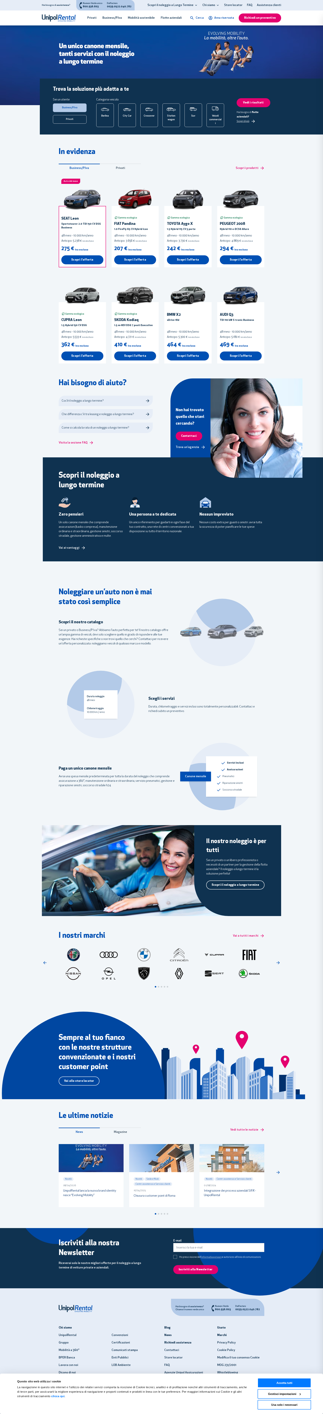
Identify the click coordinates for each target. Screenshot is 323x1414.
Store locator (233, 5)
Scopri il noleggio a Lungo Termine (170, 5)
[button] (196, 5)
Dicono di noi (67, 1372)
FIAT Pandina (125, 224)
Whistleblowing (227, 1372)
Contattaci (171, 1350)
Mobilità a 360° (69, 1350)
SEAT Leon (70, 219)
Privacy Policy (226, 1342)
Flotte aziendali (171, 17)
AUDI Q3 (226, 315)
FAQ (249, 5)
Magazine (120, 1132)
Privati (91, 17)
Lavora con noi (68, 1365)
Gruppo (64, 1342)
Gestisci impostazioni (282, 1393)
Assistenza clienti (269, 5)
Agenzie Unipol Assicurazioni (183, 1372)
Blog (167, 1327)
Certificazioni (121, 1342)
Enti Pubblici (120, 1357)
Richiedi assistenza (177, 1342)
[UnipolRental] (60, 17)
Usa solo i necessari (284, 1404)
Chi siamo (208, 5)
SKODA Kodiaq (126, 320)
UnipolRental (67, 1335)
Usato (221, 1327)
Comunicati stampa (125, 1350)
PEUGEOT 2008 (232, 224)
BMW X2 (174, 315)
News (79, 1132)
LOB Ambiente (121, 1365)
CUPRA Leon (71, 320)
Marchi (222, 1335)
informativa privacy (211, 1257)
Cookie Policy (226, 1350)
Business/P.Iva (112, 17)
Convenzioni (120, 1335)
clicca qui (57, 1396)
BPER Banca (67, 1357)
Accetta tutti (284, 1382)
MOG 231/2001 (226, 1365)
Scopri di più (243, 121)
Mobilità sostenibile (141, 17)
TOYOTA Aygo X (180, 224)
